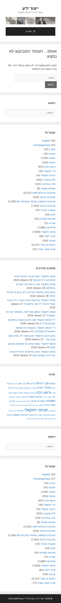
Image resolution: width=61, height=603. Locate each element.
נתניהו (12, 401)
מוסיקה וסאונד (48, 188)
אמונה (52, 158)
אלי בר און (24, 383)
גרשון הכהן (50, 166)
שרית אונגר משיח (46, 249)
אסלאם (27, 388)
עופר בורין (49, 404)
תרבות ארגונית (32, 419)
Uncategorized (41, 145)
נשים (52, 214)
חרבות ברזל (24, 392)
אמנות (52, 162)
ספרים (52, 223)
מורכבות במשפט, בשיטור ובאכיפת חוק (35, 201)
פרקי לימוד (50, 236)
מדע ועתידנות (48, 184)
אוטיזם (52, 153)
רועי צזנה (33, 415)
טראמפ (15, 393)
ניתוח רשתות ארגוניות (23, 401)
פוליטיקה (50, 227)
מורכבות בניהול (47, 205)
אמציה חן (33, 388)
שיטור (8, 415)
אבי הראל (42, 383)
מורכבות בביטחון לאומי (43, 192)
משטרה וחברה (48, 210)
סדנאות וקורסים (47, 218)
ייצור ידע (30, 8)
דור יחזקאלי (49, 171)
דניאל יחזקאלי (48, 175)
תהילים (40, 419)
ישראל (49, 397)
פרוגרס (20, 410)
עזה (37, 405)
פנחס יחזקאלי (48, 231)
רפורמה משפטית (20, 414)
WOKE (52, 383)
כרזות (45, 397)
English (46, 140)
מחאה (23, 397)
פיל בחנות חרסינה (16, 405)
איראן (32, 383)
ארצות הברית (18, 388)
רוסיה (40, 415)
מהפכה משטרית (34, 396)
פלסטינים (52, 411)
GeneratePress (16, 598)
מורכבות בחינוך (47, 197)
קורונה (52, 240)
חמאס (32, 393)
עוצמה (41, 405)
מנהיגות (12, 397)
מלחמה (17, 397)
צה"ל (14, 411)
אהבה (52, 149)
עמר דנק (32, 405)
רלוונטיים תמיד (47, 244)
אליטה (15, 384)
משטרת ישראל (38, 401)
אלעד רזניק (44, 387)
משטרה (50, 401)
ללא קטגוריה (49, 179)
